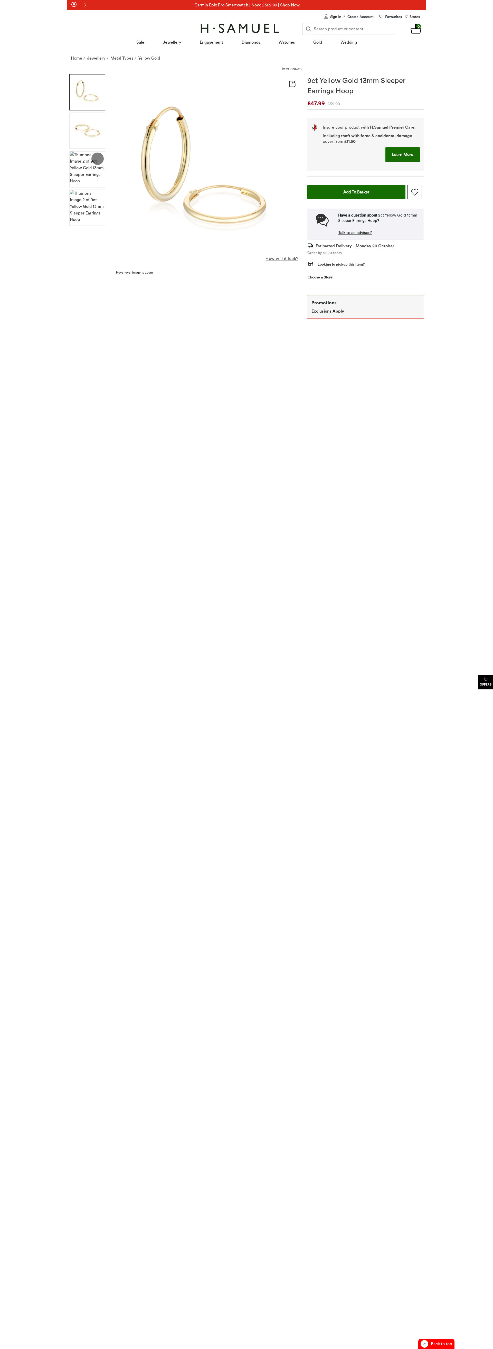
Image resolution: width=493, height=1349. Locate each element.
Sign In (335, 17)
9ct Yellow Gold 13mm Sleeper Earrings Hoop (356, 85)
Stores (415, 17)
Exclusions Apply (327, 311)
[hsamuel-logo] (240, 28)
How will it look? (282, 258)
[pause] (74, 5)
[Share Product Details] (292, 84)
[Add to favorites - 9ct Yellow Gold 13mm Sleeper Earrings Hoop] (414, 192)
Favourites (393, 17)
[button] (85, 5)
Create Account (360, 17)
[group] (87, 92)
